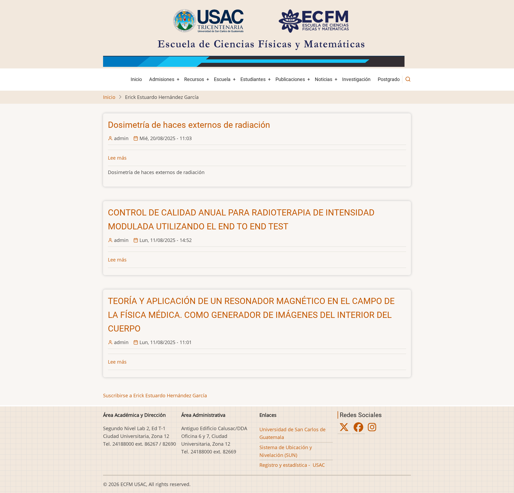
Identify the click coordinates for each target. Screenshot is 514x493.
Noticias (323, 79)
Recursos (194, 79)
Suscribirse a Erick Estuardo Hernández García (155, 395)
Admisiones (161, 79)
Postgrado (389, 79)
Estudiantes (253, 79)
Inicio (136, 79)
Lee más (117, 158)
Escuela (222, 79)
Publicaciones (290, 79)
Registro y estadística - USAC (292, 465)
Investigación (356, 79)
